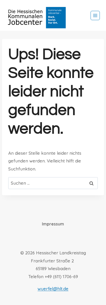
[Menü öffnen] (95, 15)
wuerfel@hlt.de (53, 288)
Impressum (53, 223)
